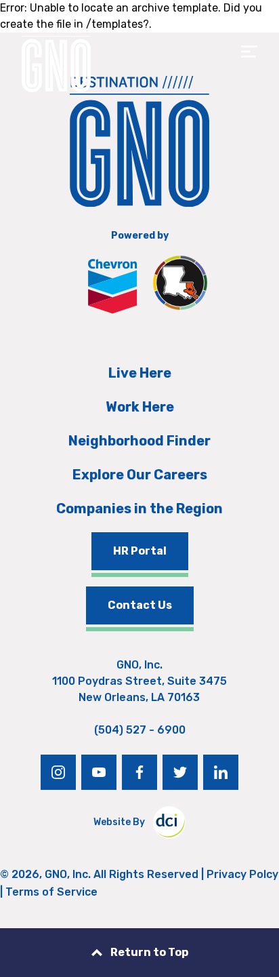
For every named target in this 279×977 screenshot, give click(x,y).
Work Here (140, 407)
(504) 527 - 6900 (140, 729)
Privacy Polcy (242, 874)
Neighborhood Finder (139, 441)
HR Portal (140, 550)
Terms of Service (51, 891)
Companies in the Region (139, 508)
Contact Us (140, 605)
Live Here (139, 373)
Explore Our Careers (139, 474)
